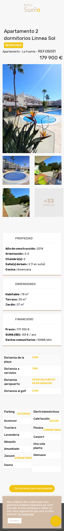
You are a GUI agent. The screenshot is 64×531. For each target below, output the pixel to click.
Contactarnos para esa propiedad (33, 488)
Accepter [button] (14, 520)
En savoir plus (26, 514)
